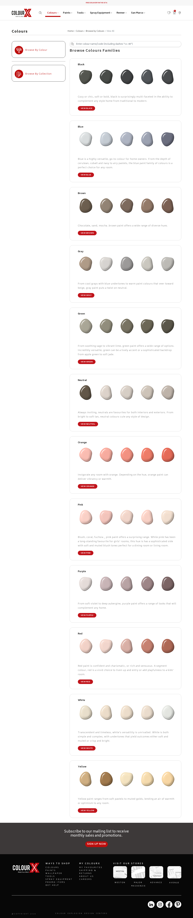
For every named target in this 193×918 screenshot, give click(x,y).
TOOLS (50, 876)
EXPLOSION (75, 913)
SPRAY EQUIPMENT (58, 879)
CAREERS (85, 879)
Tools (80, 13)
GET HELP (52, 885)
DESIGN (89, 913)
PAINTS (50, 870)
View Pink (86, 553)
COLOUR (60, 913)
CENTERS (102, 913)
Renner (121, 13)
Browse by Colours (95, 31)
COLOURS (52, 867)
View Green (87, 362)
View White (87, 748)
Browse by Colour (36, 50)
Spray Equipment (100, 13)
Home (71, 31)
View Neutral (88, 424)
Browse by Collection (38, 74)
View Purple (87, 615)
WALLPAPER (53, 873)
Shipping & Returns (87, 872)
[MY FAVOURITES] (169, 11)
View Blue (86, 175)
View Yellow (87, 810)
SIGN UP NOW (96, 844)
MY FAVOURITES (91, 867)
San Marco (137, 13)
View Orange (88, 486)
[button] (179, 11)
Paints (67, 13)
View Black (86, 108)
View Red (85, 681)
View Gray (86, 295)
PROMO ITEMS (55, 882)
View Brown (87, 233)
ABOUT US (86, 876)
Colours (52, 13)
